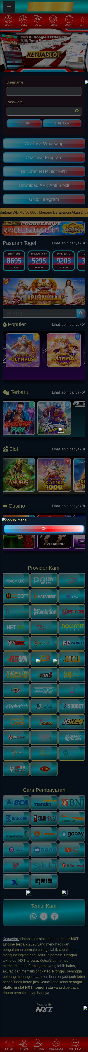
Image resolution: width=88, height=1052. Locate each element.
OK (44, 529)
